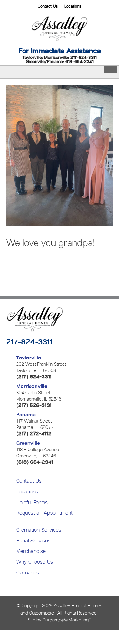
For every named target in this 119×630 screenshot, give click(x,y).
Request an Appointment (44, 513)
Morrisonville (31, 386)
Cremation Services (38, 530)
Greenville (28, 443)
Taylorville (28, 358)
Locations (72, 6)
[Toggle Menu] (110, 69)
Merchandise (31, 551)
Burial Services (33, 540)
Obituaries (27, 572)
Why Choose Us (34, 562)
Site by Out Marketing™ (60, 619)
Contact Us (48, 6)
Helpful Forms (32, 502)
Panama (26, 415)
